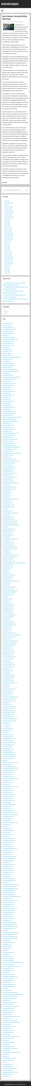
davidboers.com (7, 862)
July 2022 (6, 267)
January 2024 (8, 231)
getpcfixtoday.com (8, 387)
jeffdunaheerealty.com (9, 892)
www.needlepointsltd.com (9, 922)
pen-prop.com (6, 882)
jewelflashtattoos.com (8, 385)
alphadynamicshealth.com (10, 1026)
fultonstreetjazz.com (8, 425)
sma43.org (5, 930)
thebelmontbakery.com (9, 365)
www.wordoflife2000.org (9, 487)
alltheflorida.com (7, 1014)
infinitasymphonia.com (9, 675)
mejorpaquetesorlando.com (10, 523)
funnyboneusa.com (8, 774)
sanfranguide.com (7, 627)
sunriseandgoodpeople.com (10, 766)
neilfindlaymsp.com (8, 798)
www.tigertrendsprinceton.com (11, 884)
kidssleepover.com (7, 359)
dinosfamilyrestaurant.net (9, 445)
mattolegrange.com (8, 736)
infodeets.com (6, 335)
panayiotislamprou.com (9, 411)
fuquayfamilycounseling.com (10, 1048)
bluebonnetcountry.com (9, 391)
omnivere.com (6, 347)
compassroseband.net (8, 830)
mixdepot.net (6, 954)
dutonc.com (6, 732)
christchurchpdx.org (8, 663)
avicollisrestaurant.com (9, 800)
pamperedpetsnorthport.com (10, 513)
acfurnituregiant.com (8, 343)
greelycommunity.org (8, 681)
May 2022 (7, 271)
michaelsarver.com (8, 541)
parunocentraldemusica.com (10, 992)
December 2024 (8, 211)
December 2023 (8, 233)
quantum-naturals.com (9, 1004)
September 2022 (8, 263)
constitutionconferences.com (10, 822)
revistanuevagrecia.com (9, 689)
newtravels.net (6, 361)
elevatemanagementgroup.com (11, 1036)
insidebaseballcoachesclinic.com (11, 1016)
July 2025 (6, 205)
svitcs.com (5, 826)
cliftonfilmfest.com (8, 475)
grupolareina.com (7, 431)
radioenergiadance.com (9, 407)
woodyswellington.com (9, 980)
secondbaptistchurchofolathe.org (11, 1052)
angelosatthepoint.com (9, 810)
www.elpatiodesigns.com (9, 984)
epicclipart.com (7, 393)
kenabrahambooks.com (9, 665)
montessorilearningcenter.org (11, 1006)
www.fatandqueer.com (9, 904)
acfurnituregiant (10, 4)
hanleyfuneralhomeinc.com (10, 521)
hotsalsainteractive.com (9, 337)
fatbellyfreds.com (7, 982)
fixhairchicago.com (8, 818)
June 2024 (7, 223)
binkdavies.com (7, 661)
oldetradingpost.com (8, 437)
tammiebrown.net (7, 730)
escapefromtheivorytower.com (11, 461)
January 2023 (8, 255)
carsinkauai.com (7, 1018)
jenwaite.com (6, 1034)
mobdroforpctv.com (8, 611)
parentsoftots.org (7, 854)
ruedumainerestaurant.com (10, 683)
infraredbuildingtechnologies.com (12, 447)
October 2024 (8, 215)
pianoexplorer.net (7, 968)
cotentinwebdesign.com (9, 435)
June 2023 (7, 245)
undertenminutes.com (9, 345)
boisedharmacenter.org (9, 593)
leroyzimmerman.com (8, 1038)
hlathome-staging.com (9, 545)
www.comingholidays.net (9, 625)
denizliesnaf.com (7, 820)
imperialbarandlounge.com (10, 477)
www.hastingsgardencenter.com (11, 966)
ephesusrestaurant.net (9, 978)
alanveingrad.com (7, 746)
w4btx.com (5, 527)
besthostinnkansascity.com (10, 1068)
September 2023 (9, 239)
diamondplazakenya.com (9, 998)
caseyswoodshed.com (8, 816)
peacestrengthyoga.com (9, 894)
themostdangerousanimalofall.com (12, 635)
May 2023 (7, 247)
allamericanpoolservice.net (10, 557)
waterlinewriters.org (8, 850)
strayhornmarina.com (8, 651)
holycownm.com (7, 784)
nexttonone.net (7, 874)
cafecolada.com (7, 619)
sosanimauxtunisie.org (9, 401)
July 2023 (6, 243)
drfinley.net (6, 1040)
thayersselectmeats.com (9, 840)
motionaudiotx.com (8, 1060)
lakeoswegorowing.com (9, 1046)
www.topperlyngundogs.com (10, 888)
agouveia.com (6, 1050)
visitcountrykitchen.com (9, 742)
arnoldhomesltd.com (8, 471)
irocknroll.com (6, 485)
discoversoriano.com (8, 621)
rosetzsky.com (6, 685)
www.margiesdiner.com (9, 918)
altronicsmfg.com (7, 353)
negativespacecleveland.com (10, 762)
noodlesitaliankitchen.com (10, 379)
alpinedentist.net (7, 405)
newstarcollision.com (8, 535)
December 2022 (8, 257)
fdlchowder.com (7, 920)
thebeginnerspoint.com (9, 623)
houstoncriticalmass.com (9, 633)
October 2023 (8, 237)
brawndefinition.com (8, 655)
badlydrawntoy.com (8, 868)
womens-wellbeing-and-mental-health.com (14, 563)
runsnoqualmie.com (8, 914)
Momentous (22, 1084)
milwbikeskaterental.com (9, 754)
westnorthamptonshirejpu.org (11, 421)
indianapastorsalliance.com (10, 812)
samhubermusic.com (8, 1074)
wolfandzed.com (7, 948)
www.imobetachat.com (9, 864)
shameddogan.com (8, 852)
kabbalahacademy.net (8, 531)
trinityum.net (6, 972)
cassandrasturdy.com (8, 613)
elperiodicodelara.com (8, 327)
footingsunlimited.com (9, 912)
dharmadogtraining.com (9, 1058)
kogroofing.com (7, 403)
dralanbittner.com (7, 503)
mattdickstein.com (8, 866)
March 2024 (7, 227)
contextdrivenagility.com (9, 701)
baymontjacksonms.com (9, 756)
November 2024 (8, 213)
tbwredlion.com (7, 1000)
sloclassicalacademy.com (9, 645)
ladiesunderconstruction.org (10, 439)
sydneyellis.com (7, 551)
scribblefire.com (7, 583)
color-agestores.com (8, 595)
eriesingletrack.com (8, 511)
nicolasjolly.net (6, 673)
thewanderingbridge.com (9, 710)
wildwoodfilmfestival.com (9, 419)
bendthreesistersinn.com (9, 770)
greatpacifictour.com (8, 790)
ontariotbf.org (6, 373)
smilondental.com (7, 533)
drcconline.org (6, 802)
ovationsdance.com (8, 567)
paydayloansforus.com (9, 363)
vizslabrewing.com (7, 501)
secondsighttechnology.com (10, 539)
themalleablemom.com (9, 712)
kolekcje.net (6, 571)
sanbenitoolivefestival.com (10, 615)
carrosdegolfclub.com (8, 451)
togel (5, 313)
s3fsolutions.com (7, 457)
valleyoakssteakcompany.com (10, 814)
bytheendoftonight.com (9, 605)
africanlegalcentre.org (8, 677)
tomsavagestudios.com (9, 561)
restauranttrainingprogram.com (11, 555)
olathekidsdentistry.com (9, 519)
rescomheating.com (8, 1064)
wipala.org (5, 597)
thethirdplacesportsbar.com (10, 976)
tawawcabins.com (7, 491)
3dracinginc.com (7, 631)
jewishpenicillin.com (8, 559)
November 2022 (8, 259)
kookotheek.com (7, 409)
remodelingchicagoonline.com (11, 932)
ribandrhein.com (7, 569)
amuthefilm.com (7, 669)
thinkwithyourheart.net (9, 481)
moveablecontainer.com (9, 429)
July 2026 (6, 201)
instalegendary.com (8, 375)
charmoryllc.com (7, 629)
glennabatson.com (8, 649)
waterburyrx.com (7, 806)
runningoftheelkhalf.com (9, 890)
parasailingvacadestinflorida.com (11, 1022)
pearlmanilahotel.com (8, 395)
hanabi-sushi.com (7, 946)
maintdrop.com (7, 397)
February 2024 (8, 229)
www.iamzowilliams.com (9, 964)
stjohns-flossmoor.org (8, 772)
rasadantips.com (7, 349)
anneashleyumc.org (8, 906)
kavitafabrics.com (7, 780)
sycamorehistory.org (8, 958)
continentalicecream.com (9, 657)
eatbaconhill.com (7, 355)
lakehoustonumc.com (8, 870)
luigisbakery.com (7, 944)
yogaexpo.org (6, 585)
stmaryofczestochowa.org (9, 706)
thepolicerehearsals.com (9, 637)
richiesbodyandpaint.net (9, 329)
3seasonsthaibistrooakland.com (11, 581)
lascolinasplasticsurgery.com (10, 926)
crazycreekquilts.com (8, 659)
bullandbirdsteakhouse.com (10, 924)
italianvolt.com (6, 497)
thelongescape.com (8, 734)
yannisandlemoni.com (9, 505)
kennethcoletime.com (8, 714)
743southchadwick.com (9, 463)
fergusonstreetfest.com (9, 1008)
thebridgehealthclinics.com (10, 848)
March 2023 (7, 251)
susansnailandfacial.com (9, 880)
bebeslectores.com (7, 441)
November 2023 (8, 235)
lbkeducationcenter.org (9, 575)
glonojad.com (6, 687)
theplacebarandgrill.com (9, 804)
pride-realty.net (7, 1024)
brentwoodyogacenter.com (10, 934)
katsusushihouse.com (8, 679)
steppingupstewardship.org (10, 938)
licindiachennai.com (8, 331)
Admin (21, 21)
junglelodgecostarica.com (9, 738)
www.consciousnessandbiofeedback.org (13, 962)
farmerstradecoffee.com (9, 858)
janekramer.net (7, 722)
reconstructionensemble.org (10, 778)
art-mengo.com (7, 726)
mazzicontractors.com (8, 974)
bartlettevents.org (7, 427)
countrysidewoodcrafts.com (10, 369)
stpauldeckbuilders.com (9, 910)
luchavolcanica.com (8, 782)
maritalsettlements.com (9, 752)
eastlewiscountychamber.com (10, 641)
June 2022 (7, 269)
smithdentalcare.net (8, 1070)
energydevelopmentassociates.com (12, 453)
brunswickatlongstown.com (10, 718)
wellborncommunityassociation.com (12, 417)
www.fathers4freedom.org (9, 886)
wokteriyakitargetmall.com (10, 547)
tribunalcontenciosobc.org (10, 643)
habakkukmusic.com (8, 872)
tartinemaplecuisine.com (9, 720)
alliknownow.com (7, 639)
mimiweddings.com (8, 1066)
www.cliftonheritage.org (9, 928)
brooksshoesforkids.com (9, 838)
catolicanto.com (7, 573)
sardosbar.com (6, 495)
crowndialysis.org (7, 553)
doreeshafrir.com (7, 695)
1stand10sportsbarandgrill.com (11, 525)
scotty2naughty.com (8, 693)
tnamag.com (6, 836)
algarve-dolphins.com (8, 744)
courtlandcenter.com (8, 796)
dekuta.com (6, 950)
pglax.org (5, 760)
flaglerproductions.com (9, 653)
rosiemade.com (7, 515)
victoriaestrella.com (8, 792)
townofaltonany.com (8, 758)
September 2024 (8, 217)
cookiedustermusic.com (9, 776)
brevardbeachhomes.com (9, 459)
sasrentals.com (6, 537)
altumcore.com (7, 832)
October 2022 (8, 261)
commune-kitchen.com (9, 667)
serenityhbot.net (7, 876)
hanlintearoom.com (8, 1030)
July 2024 (6, 221)
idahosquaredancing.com (9, 489)
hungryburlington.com (8, 716)
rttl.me (4, 1062)
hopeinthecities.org (8, 607)
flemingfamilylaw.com (8, 1042)
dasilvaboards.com (7, 647)
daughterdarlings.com (8, 333)
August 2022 (7, 265)
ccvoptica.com (6, 940)
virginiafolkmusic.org (8, 565)
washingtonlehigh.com (9, 942)
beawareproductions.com (9, 699)
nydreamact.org (7, 381)
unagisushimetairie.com (9, 383)
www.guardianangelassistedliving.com (13, 994)
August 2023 (7, 241)
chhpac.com (6, 1056)
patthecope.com (7, 824)
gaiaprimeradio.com (8, 728)
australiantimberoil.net (9, 443)
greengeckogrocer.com (9, 543)
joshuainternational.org (9, 878)
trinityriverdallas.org (8, 577)
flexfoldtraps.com (7, 898)
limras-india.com (7, 325)
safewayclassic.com (8, 367)
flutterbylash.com (7, 1028)
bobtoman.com (7, 399)
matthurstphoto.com (8, 1012)
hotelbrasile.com (7, 423)
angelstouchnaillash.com (9, 529)
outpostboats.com (7, 603)
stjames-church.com (8, 691)
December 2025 (8, 203)
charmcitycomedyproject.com (11, 697)
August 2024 (7, 219)
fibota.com (5, 988)
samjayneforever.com (8, 1010)
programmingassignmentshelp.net (12, 357)
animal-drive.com (7, 834)
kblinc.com (5, 509)
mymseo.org (6, 1054)
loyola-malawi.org (7, 599)
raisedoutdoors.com (8, 479)
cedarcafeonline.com (8, 341)
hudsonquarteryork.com (9, 986)
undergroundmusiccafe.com (10, 1072)
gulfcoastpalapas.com (8, 846)
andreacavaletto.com (8, 589)
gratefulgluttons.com (8, 609)
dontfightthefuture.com (9, 469)
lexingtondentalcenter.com (10, 549)
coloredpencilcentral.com (9, 473)
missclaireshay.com (8, 323)
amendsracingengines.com (10, 900)
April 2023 (7, 249)
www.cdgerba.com (7, 990)
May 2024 (7, 225)
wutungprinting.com (8, 750)
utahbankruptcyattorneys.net (10, 483)
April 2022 (7, 273)
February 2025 (8, 207)
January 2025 (8, 209)
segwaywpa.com (7, 844)
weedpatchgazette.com (9, 507)
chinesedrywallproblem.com (10, 768)
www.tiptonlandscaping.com (10, 936)
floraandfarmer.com (8, 455)
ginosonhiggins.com (8, 748)
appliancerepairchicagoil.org (10, 371)
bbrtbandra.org (7, 389)
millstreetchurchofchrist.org (10, 1020)
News (5, 182)
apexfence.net (6, 1076)
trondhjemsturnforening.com (10, 996)
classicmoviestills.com (8, 617)
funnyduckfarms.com (8, 1032)
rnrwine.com (6, 1044)
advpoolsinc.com (7, 808)
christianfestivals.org (8, 740)
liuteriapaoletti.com (8, 764)
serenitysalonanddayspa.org (10, 339)
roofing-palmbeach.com (9, 467)
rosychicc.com (6, 601)
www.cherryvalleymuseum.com (11, 433)
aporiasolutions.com (8, 842)
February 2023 (8, 253)
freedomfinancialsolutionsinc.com (12, 896)
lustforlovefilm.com (8, 671)
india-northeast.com (8, 465)
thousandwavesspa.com (9, 794)
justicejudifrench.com (8, 708)
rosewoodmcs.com (7, 956)
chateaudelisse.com (8, 415)
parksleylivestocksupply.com (10, 591)
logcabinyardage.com (8, 860)
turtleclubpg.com (7, 788)
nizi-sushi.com (6, 724)
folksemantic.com (7, 493)
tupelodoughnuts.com (8, 517)
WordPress (14, 1084)
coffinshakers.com (7, 704)
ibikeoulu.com (6, 702)
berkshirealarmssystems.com (10, 499)
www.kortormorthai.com (9, 902)
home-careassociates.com (10, 587)
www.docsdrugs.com (8, 916)
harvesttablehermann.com (10, 449)
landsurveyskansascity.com (10, 908)
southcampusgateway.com (10, 413)
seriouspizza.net (7, 828)
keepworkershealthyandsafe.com (11, 377)
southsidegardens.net (8, 970)
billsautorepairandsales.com (10, 1002)
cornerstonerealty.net (8, 960)
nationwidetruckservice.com (10, 786)
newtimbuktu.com (7, 351)
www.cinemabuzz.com (8, 952)
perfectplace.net (7, 579)
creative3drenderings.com (10, 856)
